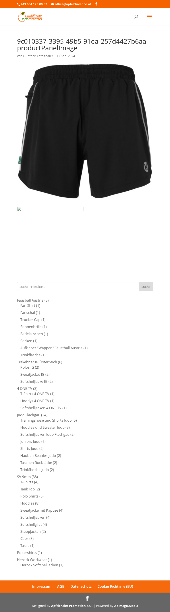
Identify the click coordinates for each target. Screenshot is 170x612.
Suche (146, 287)
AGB (61, 586)
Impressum (41, 586)
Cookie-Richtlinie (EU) (115, 586)
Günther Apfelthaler (38, 56)
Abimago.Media (126, 606)
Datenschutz (81, 586)
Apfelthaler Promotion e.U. (72, 606)
